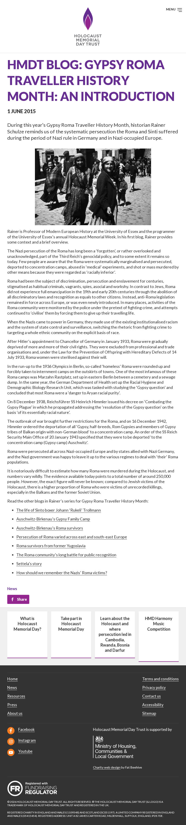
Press (12, 704)
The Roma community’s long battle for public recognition (66, 554)
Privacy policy (154, 687)
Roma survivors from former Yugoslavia (51, 545)
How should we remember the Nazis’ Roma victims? (61, 572)
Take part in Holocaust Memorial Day (71, 624)
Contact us (151, 696)
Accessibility (153, 704)
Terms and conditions (160, 678)
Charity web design (106, 767)
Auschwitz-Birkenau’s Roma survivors (49, 527)
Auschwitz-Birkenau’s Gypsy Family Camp (53, 518)
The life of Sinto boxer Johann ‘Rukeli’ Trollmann (58, 510)
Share (22, 599)
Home (12, 678)
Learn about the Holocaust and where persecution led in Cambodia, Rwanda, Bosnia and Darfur (115, 634)
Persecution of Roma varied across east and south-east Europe (71, 536)
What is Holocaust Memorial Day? (27, 624)
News (12, 588)
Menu (171, 9)
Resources (16, 696)
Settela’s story (29, 563)
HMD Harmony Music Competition (158, 624)
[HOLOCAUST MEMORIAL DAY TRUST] (93, 26)
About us (14, 713)
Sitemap (149, 713)
